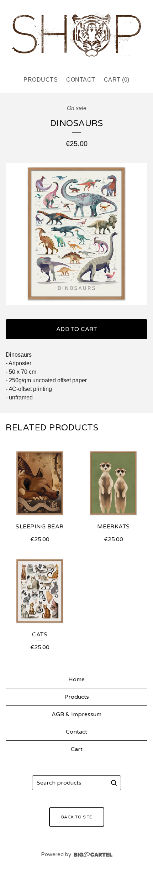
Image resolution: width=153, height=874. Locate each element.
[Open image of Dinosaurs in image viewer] (76, 234)
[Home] (76, 35)
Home (76, 679)
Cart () (117, 80)
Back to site (76, 816)
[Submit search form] (114, 783)
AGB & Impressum (76, 714)
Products (40, 80)
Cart (77, 749)
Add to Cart (76, 329)
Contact (80, 80)
